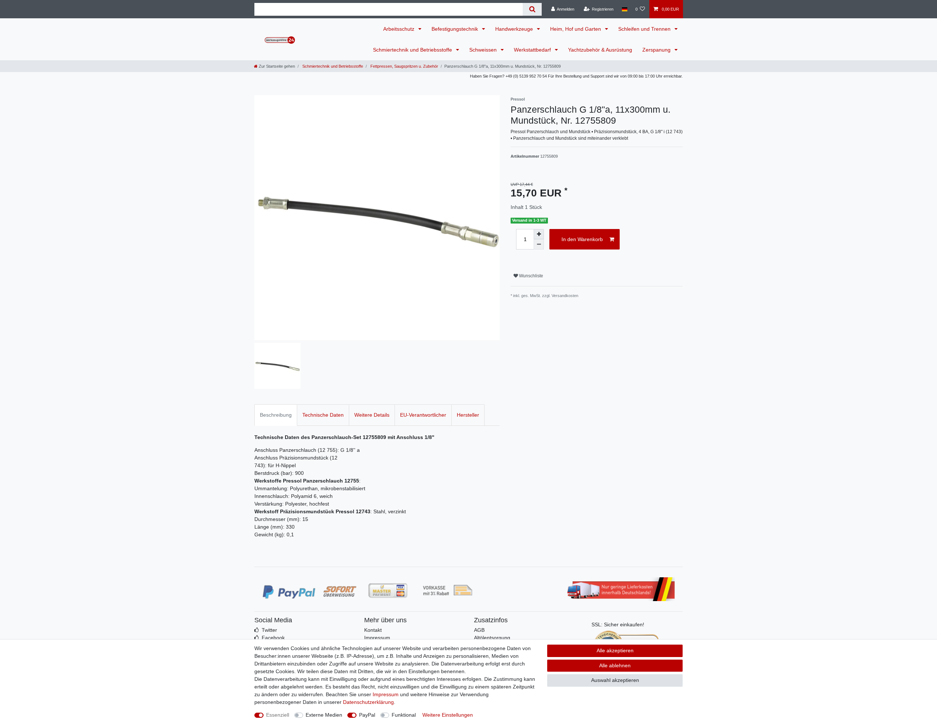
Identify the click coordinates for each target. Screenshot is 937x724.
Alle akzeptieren (615, 650)
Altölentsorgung (492, 638)
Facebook (273, 638)
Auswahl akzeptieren (615, 680)
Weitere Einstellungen (447, 715)
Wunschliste (530, 275)
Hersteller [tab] (468, 415)
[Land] (624, 9)
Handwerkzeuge (514, 29)
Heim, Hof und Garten (576, 29)
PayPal (367, 715)
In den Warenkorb (582, 239)
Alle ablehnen (615, 665)
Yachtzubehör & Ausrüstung (600, 50)
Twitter (269, 630)
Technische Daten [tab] (323, 415)
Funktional (404, 715)
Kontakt (373, 630)
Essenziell (277, 715)
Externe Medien (324, 715)
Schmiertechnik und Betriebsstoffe (413, 50)
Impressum (377, 638)
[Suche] (532, 9)
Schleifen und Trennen (645, 29)
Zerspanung (657, 50)
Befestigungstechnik (455, 29)
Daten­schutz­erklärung (368, 702)
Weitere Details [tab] (371, 415)
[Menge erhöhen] (539, 234)
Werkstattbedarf (533, 50)
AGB (479, 630)
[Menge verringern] (539, 244)
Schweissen (483, 50)
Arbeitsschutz (399, 29)
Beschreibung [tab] (276, 415)
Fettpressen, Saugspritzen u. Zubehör (403, 66)
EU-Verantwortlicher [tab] (423, 415)
